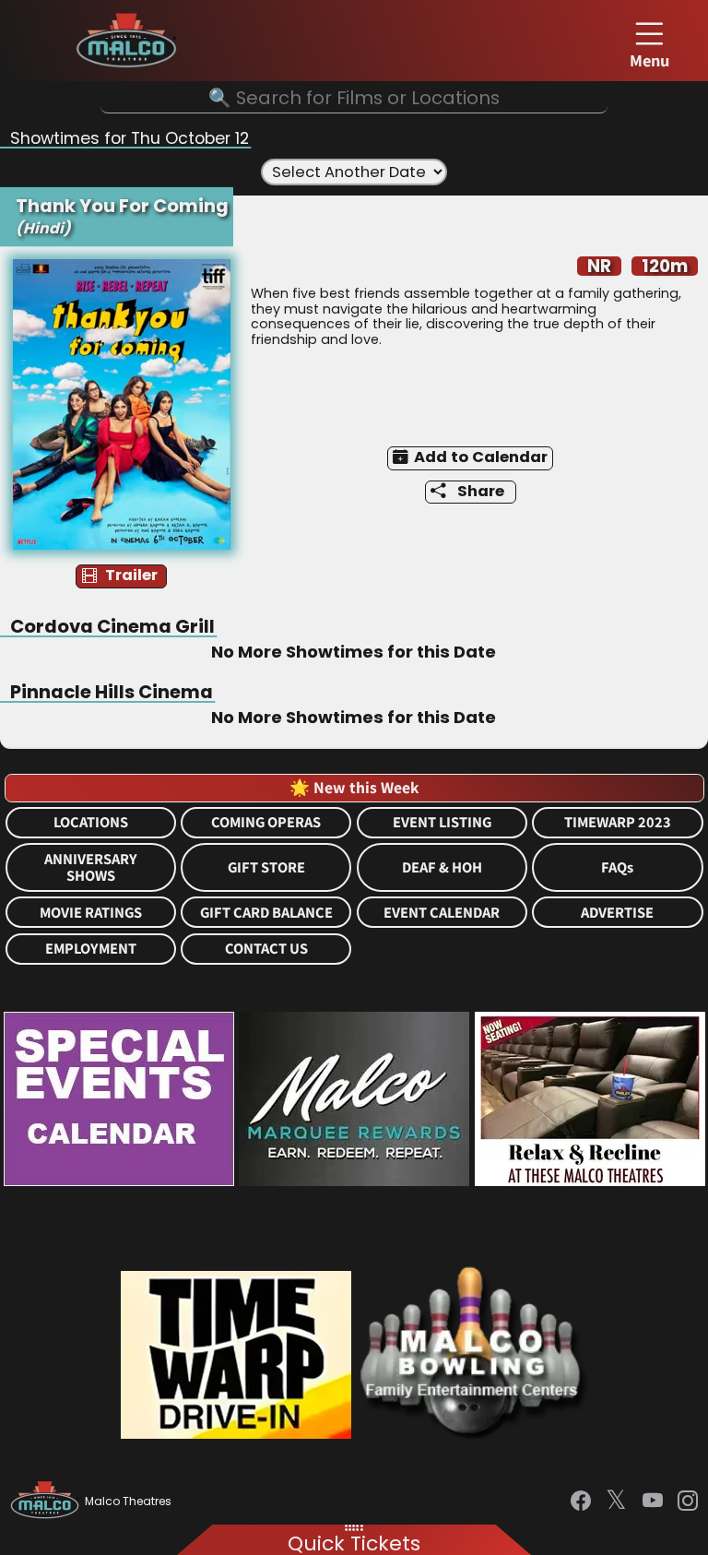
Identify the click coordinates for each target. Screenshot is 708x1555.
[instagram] (688, 1501)
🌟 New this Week (354, 787)
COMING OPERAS (266, 822)
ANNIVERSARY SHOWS (90, 867)
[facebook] (581, 1501)
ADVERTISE (617, 912)
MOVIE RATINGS (91, 912)
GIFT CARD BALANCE (266, 912)
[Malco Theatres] (47, 1501)
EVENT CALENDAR (442, 912)
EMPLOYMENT (90, 948)
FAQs (617, 867)
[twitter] (616, 1501)
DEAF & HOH (442, 867)
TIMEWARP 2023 (617, 822)
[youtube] (653, 1501)
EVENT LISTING (442, 822)
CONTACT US (266, 948)
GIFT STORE (266, 867)
